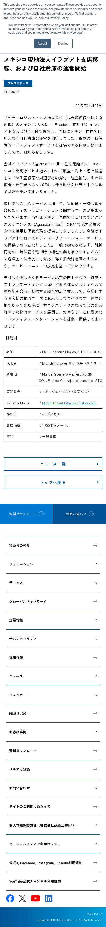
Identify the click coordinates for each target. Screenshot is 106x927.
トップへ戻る (53, 482)
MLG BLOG (18, 713)
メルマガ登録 (19, 769)
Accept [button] (42, 43)
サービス (16, 582)
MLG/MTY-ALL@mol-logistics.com (69, 402)
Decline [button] (63, 43)
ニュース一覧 (53, 464)
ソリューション (21, 564)
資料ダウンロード (23, 513)
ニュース (16, 676)
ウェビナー (17, 694)
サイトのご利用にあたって (30, 806)
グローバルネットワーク (28, 601)
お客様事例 (17, 731)
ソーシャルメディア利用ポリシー (35, 843)
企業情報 (16, 620)
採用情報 (16, 657)
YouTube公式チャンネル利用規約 (35, 881)
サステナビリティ (23, 638)
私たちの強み (19, 545)
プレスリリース (18, 83)
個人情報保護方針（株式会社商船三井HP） (42, 825)
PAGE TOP (93, 913)
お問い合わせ (76, 513)
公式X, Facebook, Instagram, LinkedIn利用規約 (45, 862)
